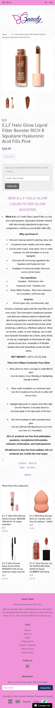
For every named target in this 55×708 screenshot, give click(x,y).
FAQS (27, 637)
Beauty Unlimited (26, 696)
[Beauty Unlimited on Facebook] (27, 666)
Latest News (27, 599)
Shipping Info (27, 641)
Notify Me (12, 186)
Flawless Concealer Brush (34, 407)
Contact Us (43, 705)
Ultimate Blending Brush (30, 427)
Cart (50, 2)
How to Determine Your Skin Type (27, 604)
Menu (8, 2)
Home (4, 34)
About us (27, 633)
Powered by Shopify (44, 696)
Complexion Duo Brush (29, 392)
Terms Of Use (27, 648)
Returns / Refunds (27, 645)
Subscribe (45, 687)
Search (27, 630)
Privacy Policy (27, 652)
